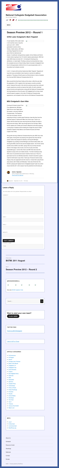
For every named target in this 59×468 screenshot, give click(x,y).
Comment (6, 195)
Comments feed (12, 426)
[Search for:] (23, 301)
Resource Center (10, 445)
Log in (10, 422)
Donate (8, 459)
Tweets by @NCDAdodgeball (14, 331)
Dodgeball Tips (12, 367)
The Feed (26, 180)
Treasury (10, 404)
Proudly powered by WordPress (16, 463)
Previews (10, 392)
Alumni (10, 359)
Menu (9, 25)
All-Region (11, 357)
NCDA (7, 463)
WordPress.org (12, 428)
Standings (11, 398)
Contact (8, 455)
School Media (12, 396)
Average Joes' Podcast (14, 361)
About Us (8, 438)
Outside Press (12, 383)
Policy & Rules (12, 387)
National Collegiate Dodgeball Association (26, 14)
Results (10, 394)
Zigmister (11, 180)
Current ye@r (7, 243)
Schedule (8, 441)
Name (5, 217)
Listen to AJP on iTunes (13, 341)
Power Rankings (12, 390)
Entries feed (11, 424)
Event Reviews (12, 369)
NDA (9, 377)
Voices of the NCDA (13, 406)
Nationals (10, 375)
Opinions (10, 381)
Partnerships (11, 385)
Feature (10, 371)
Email (5, 224)
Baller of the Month (13, 363)
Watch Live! (11, 408)
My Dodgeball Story (13, 373)
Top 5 (9, 402)
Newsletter (11, 379)
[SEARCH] (41, 301)
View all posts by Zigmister (17, 175)
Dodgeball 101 (12, 365)
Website (5, 232)
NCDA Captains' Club (17, 290)
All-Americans (12, 355)
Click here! (13, 316)
